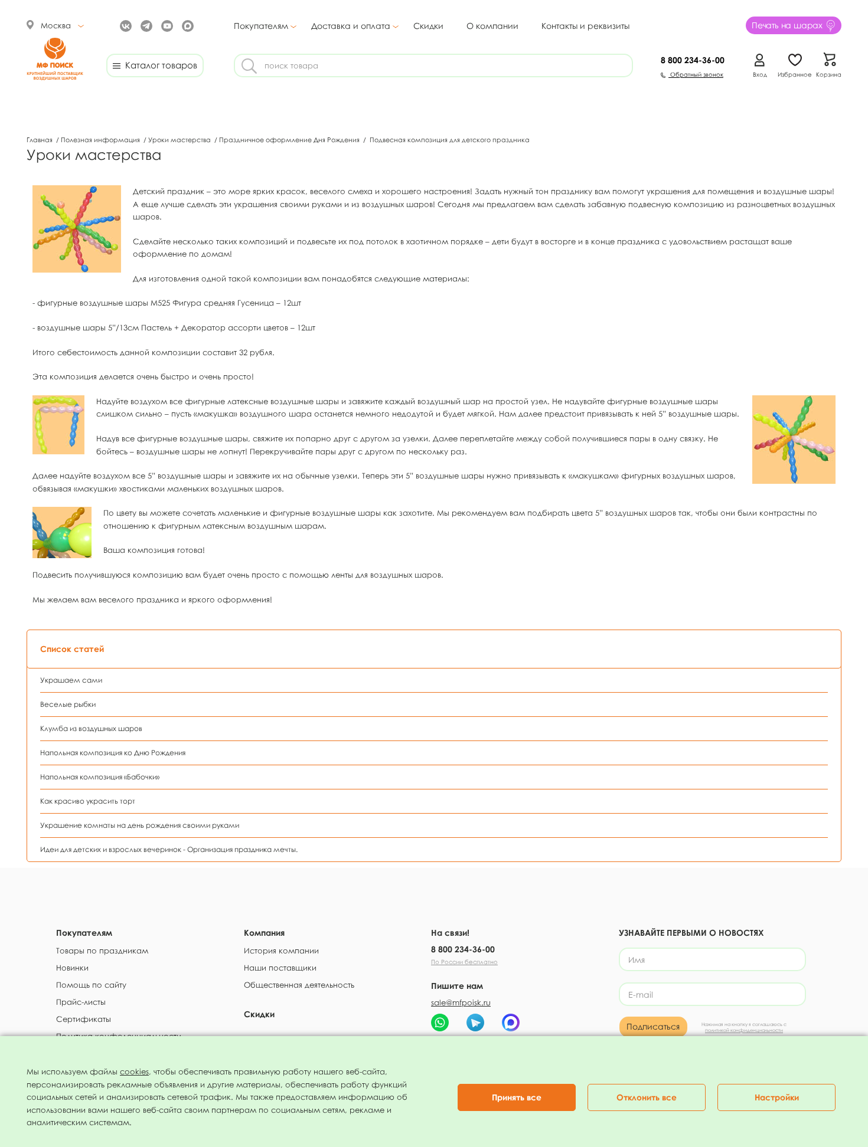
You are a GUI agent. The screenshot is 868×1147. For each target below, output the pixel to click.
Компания (264, 933)
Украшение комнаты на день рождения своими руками (139, 825)
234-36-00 (693, 60)
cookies (134, 1071)
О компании (492, 26)
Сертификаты (83, 1019)
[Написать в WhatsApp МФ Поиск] (440, 1022)
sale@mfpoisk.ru (461, 1002)
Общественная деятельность (299, 984)
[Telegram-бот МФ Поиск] (475, 1022)
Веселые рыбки (68, 704)
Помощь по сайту (91, 984)
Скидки (428, 26)
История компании (281, 950)
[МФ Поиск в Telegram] (145, 25)
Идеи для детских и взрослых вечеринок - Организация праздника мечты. (169, 849)
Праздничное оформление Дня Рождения (290, 139)
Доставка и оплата (350, 26)
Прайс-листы (81, 1002)
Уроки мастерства (180, 139)
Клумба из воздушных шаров (91, 728)
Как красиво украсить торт (87, 801)
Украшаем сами (71, 680)
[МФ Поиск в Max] (186, 25)
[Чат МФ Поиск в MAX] (511, 1022)
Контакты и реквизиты (585, 26)
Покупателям (261, 26)
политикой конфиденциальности (744, 1030)
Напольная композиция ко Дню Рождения (112, 752)
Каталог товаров (158, 65)
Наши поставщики (280, 967)
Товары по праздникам (102, 950)
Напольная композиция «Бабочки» (99, 776)
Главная (40, 139)
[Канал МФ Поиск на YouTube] (165, 25)
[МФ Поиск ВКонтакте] (124, 25)
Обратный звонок (695, 74)
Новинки (72, 967)
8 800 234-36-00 (463, 949)
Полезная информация (101, 139)
